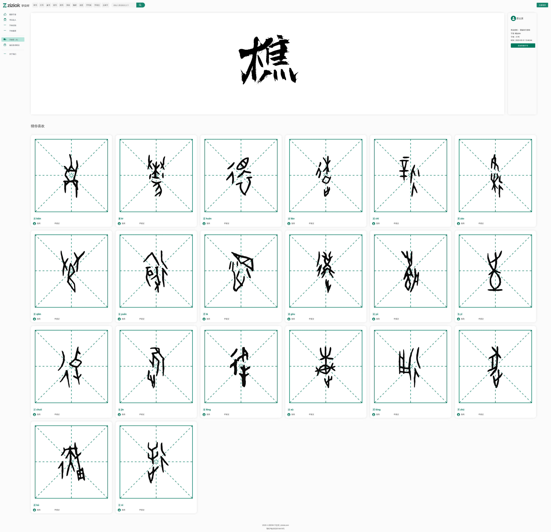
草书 (35, 5)
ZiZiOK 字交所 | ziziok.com (278, 525)
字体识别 (12, 25)
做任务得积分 (14, 45)
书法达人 (12, 20)
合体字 (105, 5)
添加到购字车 (523, 45)
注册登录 (542, 5)
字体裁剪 (12, 30)
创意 (81, 5)
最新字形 (12, 14)
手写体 (88, 5)
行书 (41, 5)
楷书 (61, 5)
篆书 (48, 5)
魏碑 (74, 5)
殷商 (38, 223)
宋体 (68, 5)
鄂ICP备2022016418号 (275, 528)
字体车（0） (14, 39)
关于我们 (12, 54)
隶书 (55, 5)
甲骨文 (97, 5)
